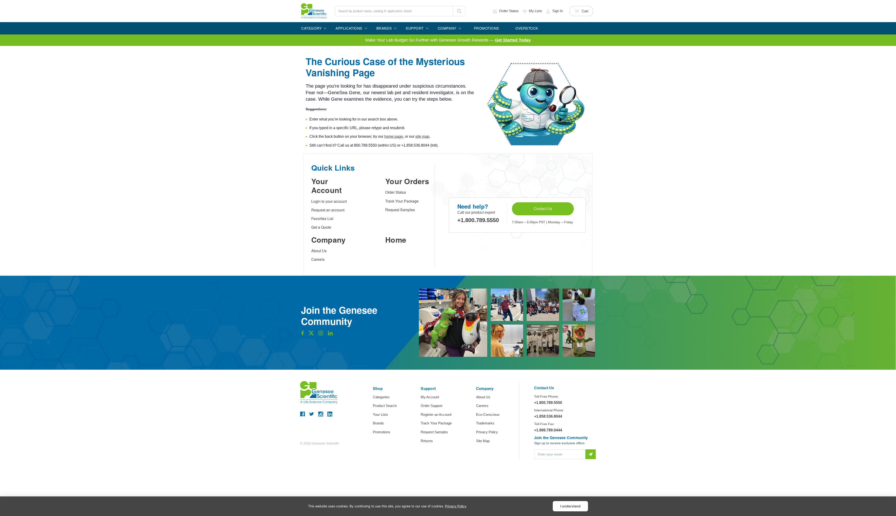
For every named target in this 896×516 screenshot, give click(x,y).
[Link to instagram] (320, 334)
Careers (318, 259)
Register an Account (436, 414)
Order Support (431, 406)
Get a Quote (321, 227)
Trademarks (485, 423)
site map (422, 136)
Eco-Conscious (488, 414)
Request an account (327, 210)
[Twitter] (311, 414)
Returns (427, 441)
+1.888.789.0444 (548, 430)
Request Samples (400, 209)
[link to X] (311, 334)
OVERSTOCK (526, 28)
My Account (430, 397)
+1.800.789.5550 (478, 220)
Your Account (326, 185)
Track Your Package (402, 201)
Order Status (395, 192)
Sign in (557, 11)
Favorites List (322, 218)
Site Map (483, 441)
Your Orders (407, 181)
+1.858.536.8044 (548, 416)
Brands (378, 423)
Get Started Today (513, 40)
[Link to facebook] (302, 334)
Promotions (381, 432)
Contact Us (543, 209)
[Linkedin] (329, 414)
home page (393, 136)
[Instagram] (320, 414)
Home (395, 239)
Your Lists (380, 414)
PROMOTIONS (486, 28)
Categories (381, 397)
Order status (509, 11)
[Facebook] (302, 414)
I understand (570, 506)
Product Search (385, 406)
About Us (319, 250)
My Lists (535, 11)
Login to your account (329, 201)
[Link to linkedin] (330, 334)
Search (459, 11)
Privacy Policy (487, 432)
